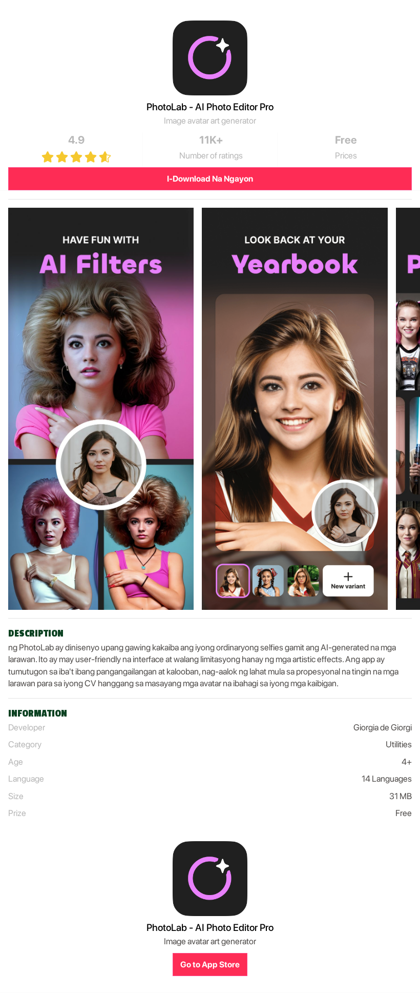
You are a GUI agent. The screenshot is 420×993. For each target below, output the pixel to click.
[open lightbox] (101, 409)
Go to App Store (210, 964)
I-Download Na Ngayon (210, 179)
